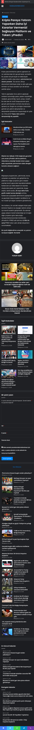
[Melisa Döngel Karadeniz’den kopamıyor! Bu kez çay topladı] (7, 489)
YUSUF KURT (8, 39)
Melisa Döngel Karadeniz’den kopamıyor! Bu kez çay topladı (21, 490)
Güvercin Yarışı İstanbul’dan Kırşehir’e (21, 580)
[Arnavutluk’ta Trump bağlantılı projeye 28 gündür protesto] (7, 572)
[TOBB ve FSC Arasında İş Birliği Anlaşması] (7, 533)
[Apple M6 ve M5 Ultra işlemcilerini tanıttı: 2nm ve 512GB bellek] (7, 563)
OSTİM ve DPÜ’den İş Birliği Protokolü (8, 361)
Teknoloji (12, 12)
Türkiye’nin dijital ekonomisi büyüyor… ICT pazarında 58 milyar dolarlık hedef (9, 382)
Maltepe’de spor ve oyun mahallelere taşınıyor (22, 479)
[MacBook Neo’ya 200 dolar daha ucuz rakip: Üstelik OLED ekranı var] (7, 129)
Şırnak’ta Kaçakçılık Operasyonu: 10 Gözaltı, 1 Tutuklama (22, 516)
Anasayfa (6, 12)
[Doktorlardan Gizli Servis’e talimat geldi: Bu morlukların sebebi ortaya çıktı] (7, 613)
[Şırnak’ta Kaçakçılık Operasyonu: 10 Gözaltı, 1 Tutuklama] (7, 517)
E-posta (4, 433)
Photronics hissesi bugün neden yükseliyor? (17, 473)
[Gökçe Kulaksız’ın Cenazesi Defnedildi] (7, 590)
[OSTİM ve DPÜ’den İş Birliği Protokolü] (9, 354)
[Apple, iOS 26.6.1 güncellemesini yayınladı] (25, 354)
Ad (3, 426)
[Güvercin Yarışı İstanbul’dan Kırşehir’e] (7, 581)
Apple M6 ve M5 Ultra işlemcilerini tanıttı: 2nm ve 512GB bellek (22, 563)
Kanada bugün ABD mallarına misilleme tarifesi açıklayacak (15, 547)
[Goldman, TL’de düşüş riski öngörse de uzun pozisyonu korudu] (7, 631)
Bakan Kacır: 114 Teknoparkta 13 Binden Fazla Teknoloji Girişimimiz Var (9, 339)
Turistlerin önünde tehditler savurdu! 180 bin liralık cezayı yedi (22, 500)
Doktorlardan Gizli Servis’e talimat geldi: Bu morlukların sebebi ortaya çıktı (23, 614)
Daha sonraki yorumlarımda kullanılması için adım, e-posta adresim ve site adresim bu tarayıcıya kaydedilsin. (16, 450)
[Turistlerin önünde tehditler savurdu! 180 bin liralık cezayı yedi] (7, 500)
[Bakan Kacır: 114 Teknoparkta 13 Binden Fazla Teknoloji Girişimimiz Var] (9, 330)
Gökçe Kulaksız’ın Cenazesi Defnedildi (21, 589)
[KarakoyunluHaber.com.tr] (17, 6)
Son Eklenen (17, 467)
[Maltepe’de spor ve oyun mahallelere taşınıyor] (7, 480)
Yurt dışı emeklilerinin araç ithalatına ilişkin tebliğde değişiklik (25, 372)
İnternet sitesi (6, 440)
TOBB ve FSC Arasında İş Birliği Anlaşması (22, 532)
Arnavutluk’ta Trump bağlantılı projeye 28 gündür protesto (21, 572)
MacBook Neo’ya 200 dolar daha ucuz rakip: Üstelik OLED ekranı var (22, 129)
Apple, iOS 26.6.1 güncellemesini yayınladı (23, 362)
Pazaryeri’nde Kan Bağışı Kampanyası (15, 605)
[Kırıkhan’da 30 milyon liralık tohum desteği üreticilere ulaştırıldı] (7, 598)
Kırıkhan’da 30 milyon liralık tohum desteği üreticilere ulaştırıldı (21, 598)
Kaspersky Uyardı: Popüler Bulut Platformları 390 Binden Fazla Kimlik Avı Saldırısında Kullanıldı (24, 340)
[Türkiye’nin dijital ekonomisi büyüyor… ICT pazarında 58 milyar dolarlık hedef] (9, 373)
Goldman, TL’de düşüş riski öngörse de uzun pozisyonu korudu (21, 631)
